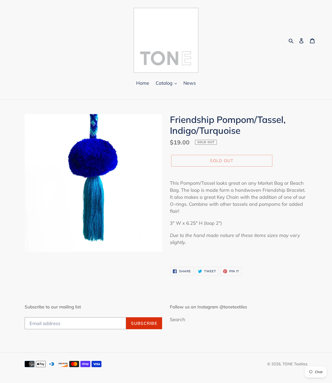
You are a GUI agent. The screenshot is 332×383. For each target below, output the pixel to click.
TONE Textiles (294, 363)
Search (177, 319)
